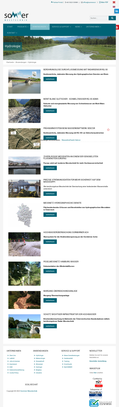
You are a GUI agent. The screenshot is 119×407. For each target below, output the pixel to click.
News (77, 27)
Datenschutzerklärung (16, 370)
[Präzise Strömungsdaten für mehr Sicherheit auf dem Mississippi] (24, 188)
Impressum (13, 364)
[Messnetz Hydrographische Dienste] (24, 215)
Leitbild (11, 358)
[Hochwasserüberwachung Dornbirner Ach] (24, 244)
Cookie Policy (13, 373)
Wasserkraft (40, 361)
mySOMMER (68, 367)
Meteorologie (40, 358)
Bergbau (39, 370)
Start (10, 27)
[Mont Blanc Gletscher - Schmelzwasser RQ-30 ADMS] (24, 111)
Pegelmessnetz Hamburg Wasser (60, 261)
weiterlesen (50, 79)
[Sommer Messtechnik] (30, 17)
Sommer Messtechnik (28, 391)
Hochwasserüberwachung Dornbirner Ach (66, 232)
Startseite (10, 62)
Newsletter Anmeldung (97, 361)
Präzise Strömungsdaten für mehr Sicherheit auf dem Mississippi (71, 181)
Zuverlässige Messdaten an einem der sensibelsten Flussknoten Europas (70, 157)
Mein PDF (104, 2)
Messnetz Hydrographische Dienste (62, 203)
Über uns (12, 355)
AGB (10, 367)
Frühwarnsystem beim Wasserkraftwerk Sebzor (69, 128)
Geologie (39, 367)
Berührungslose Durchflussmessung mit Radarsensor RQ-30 (75, 69)
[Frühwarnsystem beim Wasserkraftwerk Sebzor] (24, 138)
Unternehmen (92, 27)
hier (95, 373)
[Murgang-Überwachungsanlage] (24, 300)
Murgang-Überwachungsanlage (60, 291)
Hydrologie (39, 355)
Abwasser (39, 364)
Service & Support (60, 27)
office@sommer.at (89, 2)
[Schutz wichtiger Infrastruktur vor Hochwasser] (24, 326)
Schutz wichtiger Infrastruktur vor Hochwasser (69, 314)
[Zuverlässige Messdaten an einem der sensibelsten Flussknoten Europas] (24, 166)
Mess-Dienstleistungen (71, 355)
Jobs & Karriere (14, 361)
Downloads (68, 364)
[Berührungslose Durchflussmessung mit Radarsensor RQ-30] (24, 82)
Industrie (39, 373)
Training (66, 361)
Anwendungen (39, 27)
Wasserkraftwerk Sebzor (71, 140)
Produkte (22, 27)
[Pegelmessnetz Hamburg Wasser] (24, 274)
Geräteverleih (68, 358)
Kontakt (11, 33)
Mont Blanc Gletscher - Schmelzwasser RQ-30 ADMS (70, 99)
